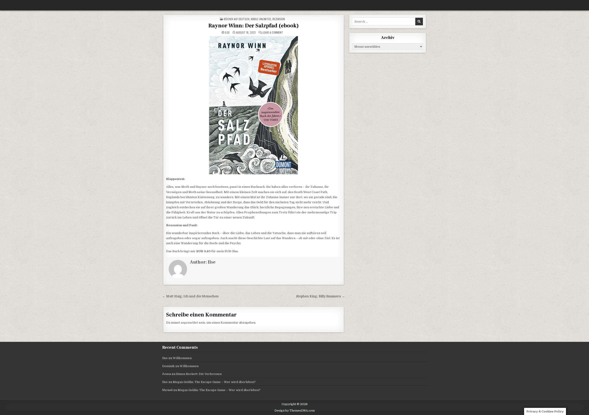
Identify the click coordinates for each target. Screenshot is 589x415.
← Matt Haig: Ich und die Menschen (190, 296)
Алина (166, 374)
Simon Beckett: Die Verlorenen (199, 374)
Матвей (167, 390)
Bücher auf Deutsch (236, 19)
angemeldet (189, 322)
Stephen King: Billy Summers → (320, 296)
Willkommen (182, 358)
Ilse (227, 32)
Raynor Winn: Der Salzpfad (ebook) (253, 25)
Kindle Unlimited (261, 19)
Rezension (278, 19)
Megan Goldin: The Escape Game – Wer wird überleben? (214, 382)
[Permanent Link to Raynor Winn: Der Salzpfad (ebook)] (253, 105)
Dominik (168, 366)
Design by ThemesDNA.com (294, 410)
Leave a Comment (273, 32)
